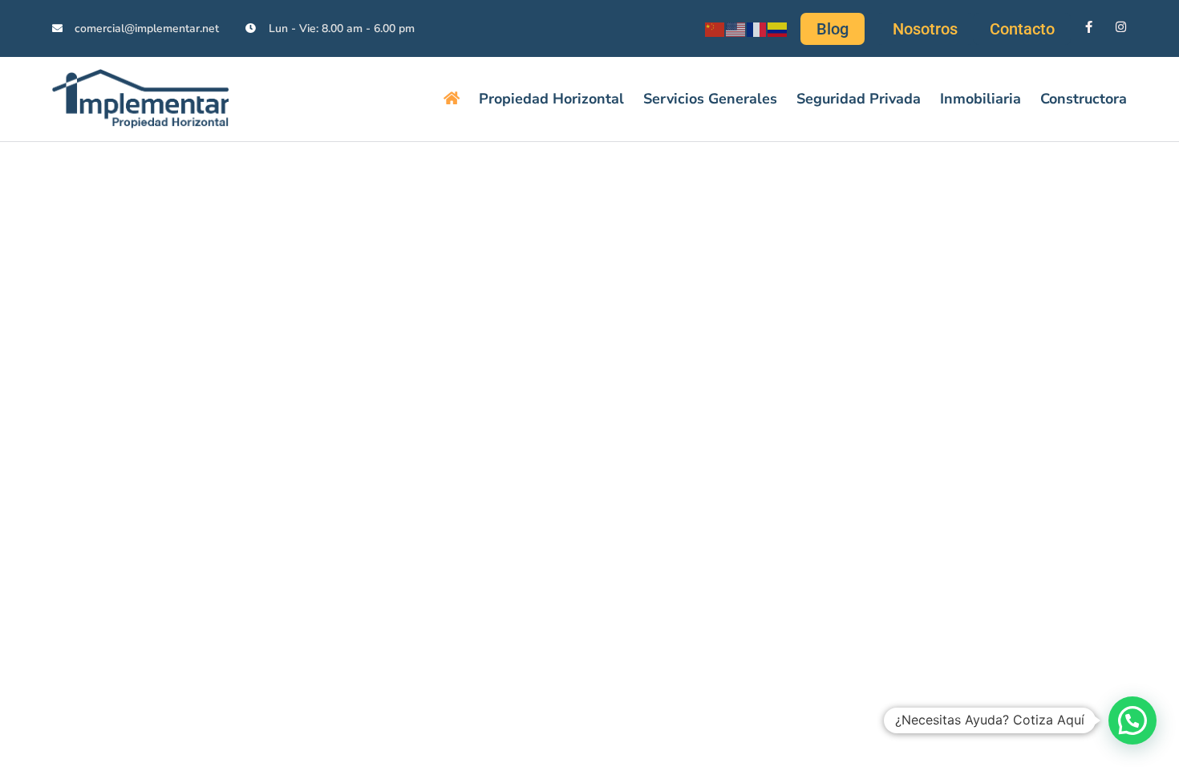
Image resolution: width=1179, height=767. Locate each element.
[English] (736, 28)
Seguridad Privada (858, 98)
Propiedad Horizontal (551, 98)
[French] (757, 28)
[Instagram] (1121, 27)
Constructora (1083, 98)
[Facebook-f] (1089, 27)
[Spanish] (778, 28)
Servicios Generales (710, 98)
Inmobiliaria (980, 98)
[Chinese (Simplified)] (715, 28)
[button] (1132, 720)
